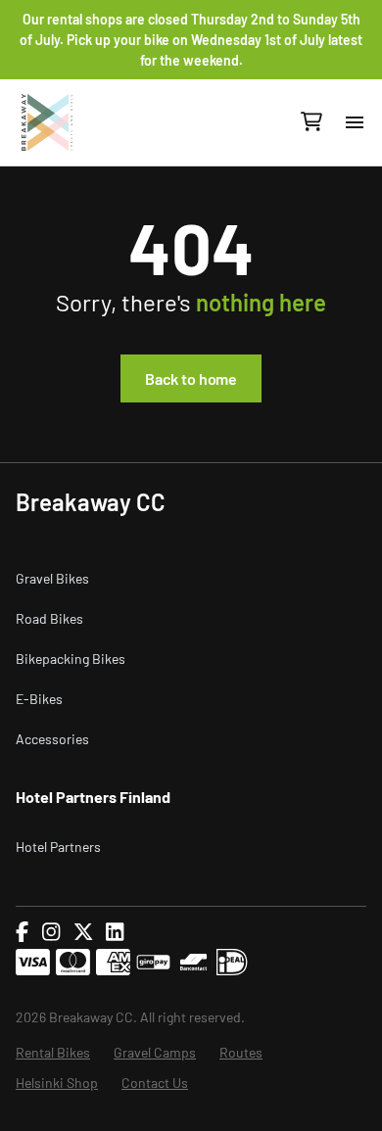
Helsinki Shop (57, 1082)
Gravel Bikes (52, 578)
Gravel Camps (155, 1052)
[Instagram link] (51, 932)
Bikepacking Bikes (70, 658)
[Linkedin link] (114, 932)
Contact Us (154, 1082)
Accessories (52, 738)
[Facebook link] (22, 932)
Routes (241, 1052)
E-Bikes (39, 698)
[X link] (83, 932)
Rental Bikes (53, 1052)
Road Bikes (49, 618)
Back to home (191, 378)
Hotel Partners (58, 846)
